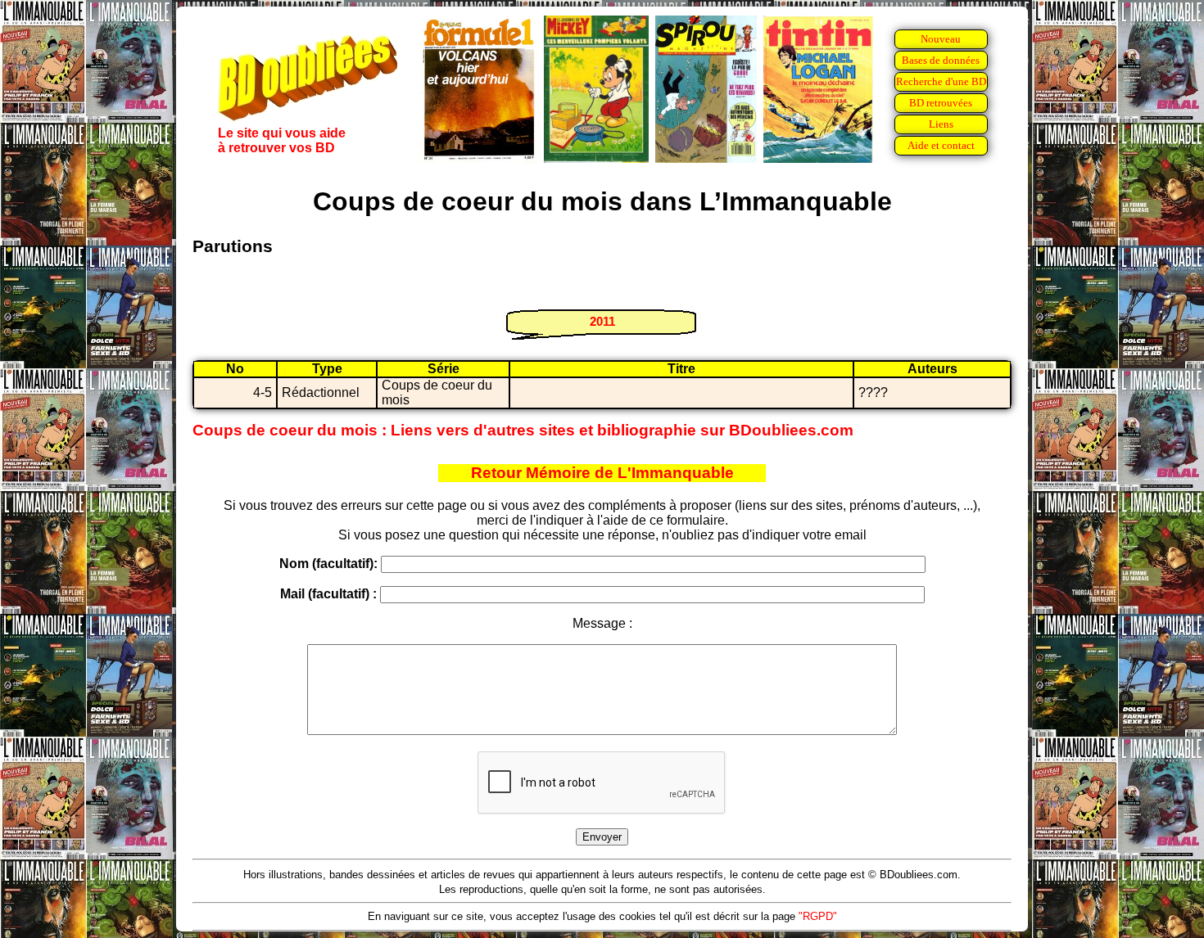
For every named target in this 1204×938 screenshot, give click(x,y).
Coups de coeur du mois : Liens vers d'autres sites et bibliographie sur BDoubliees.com (522, 430)
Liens (941, 124)
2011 (602, 321)
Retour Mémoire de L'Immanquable (602, 472)
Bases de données (941, 60)
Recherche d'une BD (941, 81)
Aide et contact (941, 145)
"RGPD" (818, 916)
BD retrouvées (940, 103)
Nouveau (941, 39)
